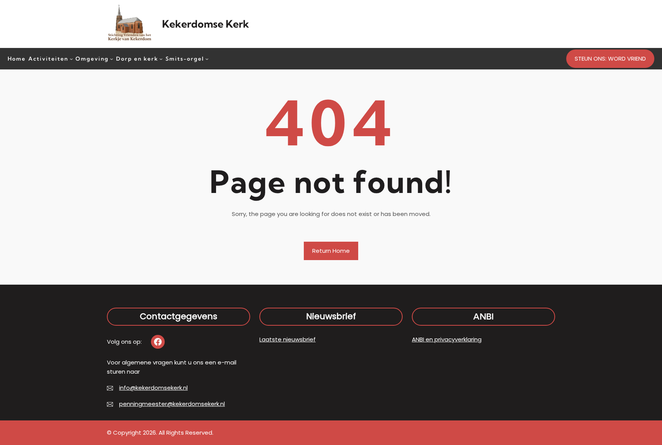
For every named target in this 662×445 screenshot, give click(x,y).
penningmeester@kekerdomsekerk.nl (172, 404)
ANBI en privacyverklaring (447, 339)
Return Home (331, 251)
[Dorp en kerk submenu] (160, 58)
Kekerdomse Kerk (205, 23)
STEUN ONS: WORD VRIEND (610, 58)
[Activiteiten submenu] (71, 58)
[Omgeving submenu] (111, 58)
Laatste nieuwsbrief (287, 339)
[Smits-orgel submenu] (206, 58)
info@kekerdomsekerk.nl (153, 388)
